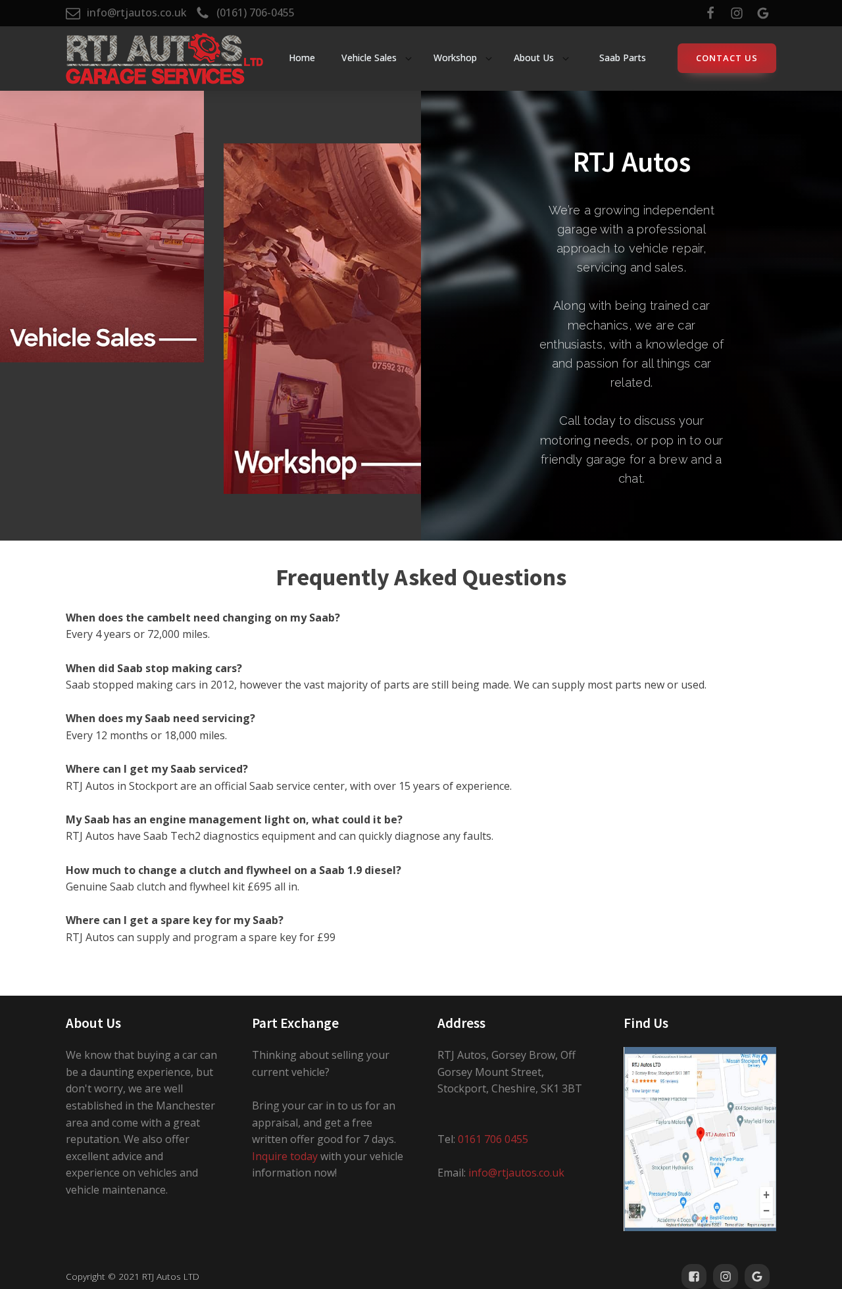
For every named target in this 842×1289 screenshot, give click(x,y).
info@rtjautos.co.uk (516, 1172)
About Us (534, 57)
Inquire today (285, 1156)
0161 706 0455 (493, 1139)
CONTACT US (727, 58)
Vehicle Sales (369, 57)
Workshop (455, 57)
